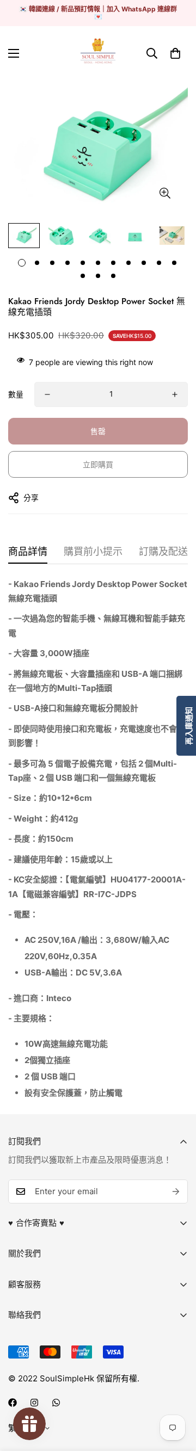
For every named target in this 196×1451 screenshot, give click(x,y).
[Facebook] (12, 1402)
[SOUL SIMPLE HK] (98, 53)
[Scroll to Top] (176, 1393)
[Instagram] (34, 1402)
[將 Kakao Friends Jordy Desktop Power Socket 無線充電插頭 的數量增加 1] (174, 394)
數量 (15, 394)
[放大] (164, 193)
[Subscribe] (176, 1191)
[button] (175, 53)
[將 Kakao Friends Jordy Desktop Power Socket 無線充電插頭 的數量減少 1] (47, 394)
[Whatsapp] (56, 1402)
